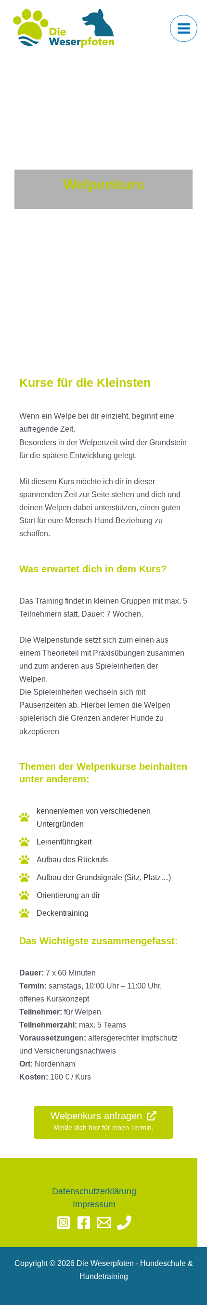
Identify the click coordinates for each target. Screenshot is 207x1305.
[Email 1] (104, 1222)
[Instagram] (63, 1222)
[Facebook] (84, 1222)
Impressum (94, 1204)
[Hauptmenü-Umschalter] (183, 28)
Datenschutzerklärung (94, 1191)
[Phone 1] (124, 1222)
